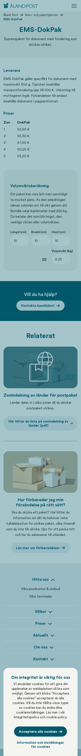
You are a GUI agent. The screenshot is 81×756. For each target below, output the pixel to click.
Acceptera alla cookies (38, 731)
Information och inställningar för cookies (40, 744)
